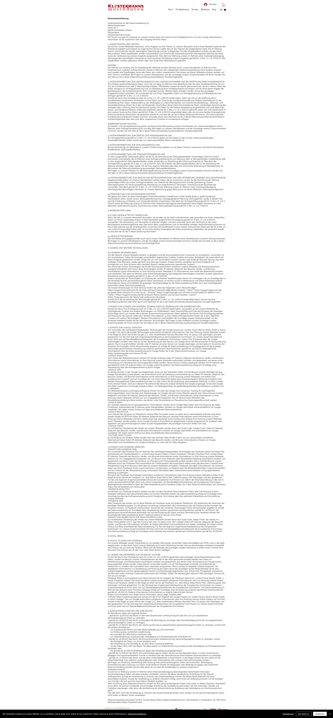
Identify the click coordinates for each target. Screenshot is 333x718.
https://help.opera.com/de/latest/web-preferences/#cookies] (136, 297)
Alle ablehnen (303, 714)
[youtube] (225, 9)
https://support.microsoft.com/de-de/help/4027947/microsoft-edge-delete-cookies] (146, 290)
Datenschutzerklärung (137, 714)
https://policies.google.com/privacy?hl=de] (136, 597)
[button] (223, 5)
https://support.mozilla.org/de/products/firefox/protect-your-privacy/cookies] (151, 295)
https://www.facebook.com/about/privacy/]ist (138, 578)
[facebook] (221, 9)
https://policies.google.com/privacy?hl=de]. (127, 353)
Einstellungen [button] (288, 714)
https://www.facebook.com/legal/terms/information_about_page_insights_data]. (145, 594)
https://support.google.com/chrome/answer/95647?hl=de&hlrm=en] (188, 292)
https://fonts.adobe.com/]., (120, 522)
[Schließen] (329, 714)
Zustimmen (320, 714)
